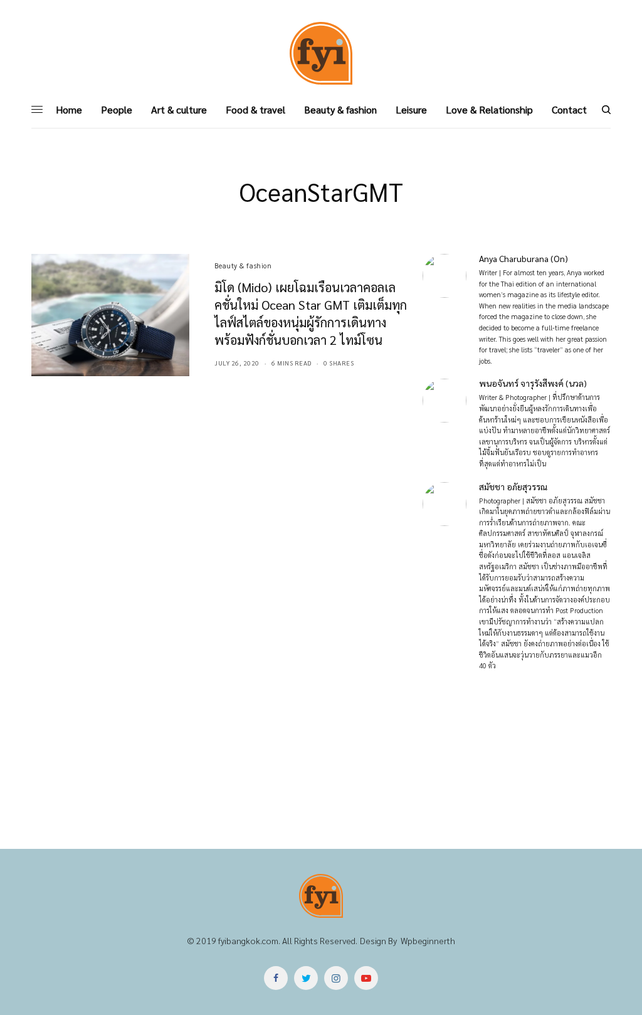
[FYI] (321, 53)
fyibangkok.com (248, 940)
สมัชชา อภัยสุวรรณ (513, 486)
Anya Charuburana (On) (523, 258)
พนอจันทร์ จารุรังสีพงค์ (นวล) (533, 383)
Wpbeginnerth (428, 940)
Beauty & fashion (242, 265)
